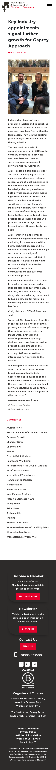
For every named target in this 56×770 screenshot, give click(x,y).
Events (10, 451)
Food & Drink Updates (19, 456)
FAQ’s (36, 738)
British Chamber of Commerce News (27, 432)
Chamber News (15, 442)
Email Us (28, 646)
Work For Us (23, 738)
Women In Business (17, 522)
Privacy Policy (28, 732)
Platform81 (41, 760)
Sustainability (14, 513)
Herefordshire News (18, 470)
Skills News (13, 508)
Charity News (14, 446)
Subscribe (28, 629)
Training (11, 518)
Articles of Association (28, 735)
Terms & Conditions (28, 728)
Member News (14, 484)
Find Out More (28, 596)
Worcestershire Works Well (22, 537)
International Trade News (21, 475)
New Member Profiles (19, 494)
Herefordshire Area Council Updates (27, 465)
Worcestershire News (18, 532)
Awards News (14, 427)
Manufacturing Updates (19, 480)
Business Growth (16, 437)
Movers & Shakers (16, 489)
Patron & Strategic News (20, 499)
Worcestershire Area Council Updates (28, 527)
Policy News (13, 503)
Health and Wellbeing (19, 461)
